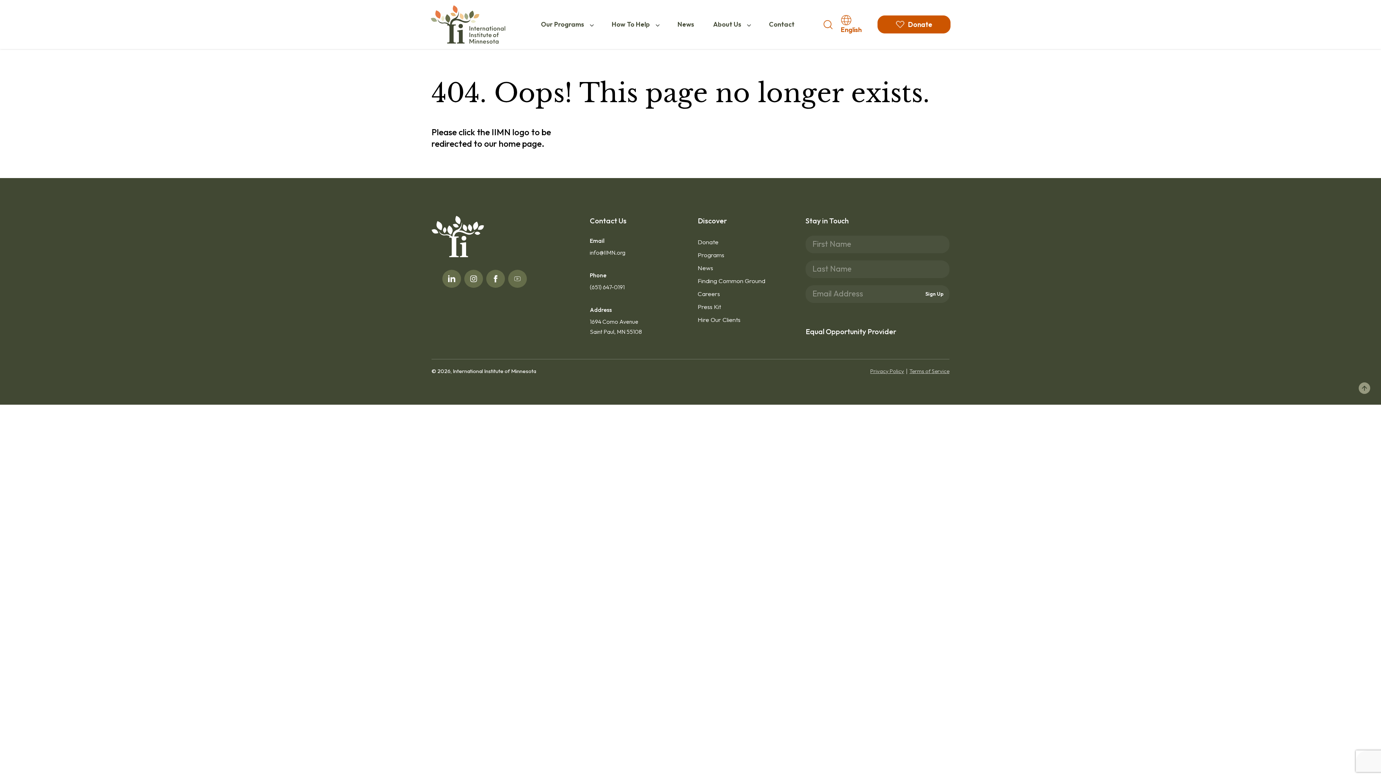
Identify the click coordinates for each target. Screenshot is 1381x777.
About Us (727, 24)
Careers (709, 293)
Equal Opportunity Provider (851, 331)
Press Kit (709, 306)
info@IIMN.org (607, 252)
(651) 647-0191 (607, 287)
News (686, 24)
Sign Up (934, 294)
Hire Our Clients (719, 319)
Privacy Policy (887, 371)
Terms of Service (929, 371)
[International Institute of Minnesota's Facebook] (495, 279)
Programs (711, 255)
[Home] (468, 24)
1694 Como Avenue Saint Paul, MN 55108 (616, 326)
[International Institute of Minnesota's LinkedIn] (451, 279)
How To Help (631, 24)
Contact (781, 24)
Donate (708, 242)
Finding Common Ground (731, 281)
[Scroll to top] (1364, 388)
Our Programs (562, 24)
